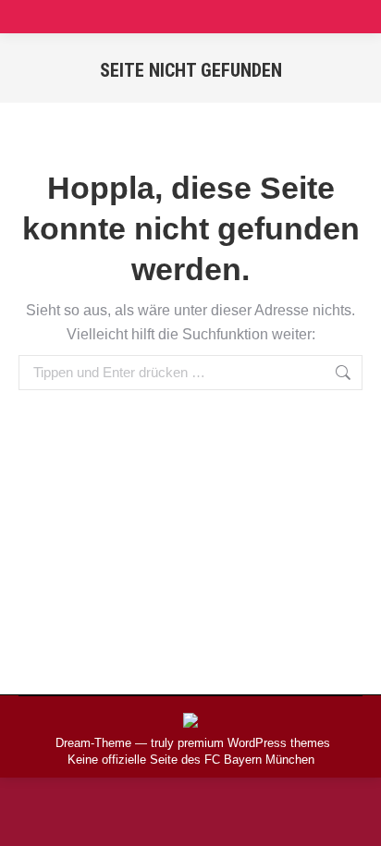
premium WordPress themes (254, 743)
